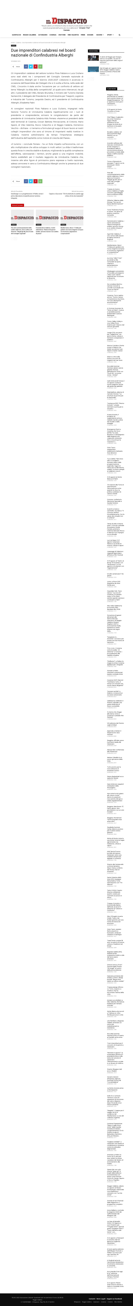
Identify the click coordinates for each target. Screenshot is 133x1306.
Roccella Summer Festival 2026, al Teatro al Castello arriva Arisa (115, 1035)
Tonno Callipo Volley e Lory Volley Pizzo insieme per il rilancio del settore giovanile (115, 323)
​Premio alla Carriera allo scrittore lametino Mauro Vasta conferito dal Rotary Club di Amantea (115, 868)
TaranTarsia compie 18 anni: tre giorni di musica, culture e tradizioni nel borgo (115, 943)
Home (13, 42)
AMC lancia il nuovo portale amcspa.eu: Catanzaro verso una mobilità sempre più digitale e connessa (114, 855)
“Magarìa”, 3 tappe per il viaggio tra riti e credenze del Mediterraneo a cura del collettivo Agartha (115, 1114)
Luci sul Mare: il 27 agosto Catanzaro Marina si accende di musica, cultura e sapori (115, 542)
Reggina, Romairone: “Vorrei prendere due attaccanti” (114, 819)
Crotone (110, 1302)
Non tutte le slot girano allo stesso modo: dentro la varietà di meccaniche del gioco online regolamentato (115, 797)
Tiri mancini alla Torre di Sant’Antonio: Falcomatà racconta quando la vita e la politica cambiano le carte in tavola (115, 489)
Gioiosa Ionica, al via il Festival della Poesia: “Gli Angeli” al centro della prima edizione (114, 967)
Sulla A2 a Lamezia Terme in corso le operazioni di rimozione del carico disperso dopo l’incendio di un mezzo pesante (115, 1100)
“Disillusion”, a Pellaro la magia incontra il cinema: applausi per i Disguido (115, 663)
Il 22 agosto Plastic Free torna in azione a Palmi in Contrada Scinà (115, 1284)
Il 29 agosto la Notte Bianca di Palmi (114, 478)
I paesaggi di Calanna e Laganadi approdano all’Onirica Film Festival (115, 553)
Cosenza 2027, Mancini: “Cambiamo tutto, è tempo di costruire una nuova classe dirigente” (115, 682)
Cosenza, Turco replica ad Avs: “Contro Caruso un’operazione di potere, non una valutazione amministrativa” (115, 299)
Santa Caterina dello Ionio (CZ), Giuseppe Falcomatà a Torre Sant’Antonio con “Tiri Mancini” (114, 881)
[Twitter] (31, 66)
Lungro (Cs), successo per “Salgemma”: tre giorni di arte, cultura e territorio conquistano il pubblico (115, 336)
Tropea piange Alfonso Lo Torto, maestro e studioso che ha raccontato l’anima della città (115, 990)
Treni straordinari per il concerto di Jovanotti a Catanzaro (115, 1045)
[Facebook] (26, 66)
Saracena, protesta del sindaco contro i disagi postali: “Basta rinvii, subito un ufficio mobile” (115, 978)
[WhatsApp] (40, 66)
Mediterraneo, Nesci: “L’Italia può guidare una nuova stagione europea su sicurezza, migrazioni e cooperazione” (115, 248)
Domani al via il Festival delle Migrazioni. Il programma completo (115, 1202)
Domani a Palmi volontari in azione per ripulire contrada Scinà (115, 672)
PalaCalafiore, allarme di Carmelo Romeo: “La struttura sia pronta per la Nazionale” (115, 394)
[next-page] (15, 238)
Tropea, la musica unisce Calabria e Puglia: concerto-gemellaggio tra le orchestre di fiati (115, 191)
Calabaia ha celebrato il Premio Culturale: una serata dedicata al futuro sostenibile (115, 703)
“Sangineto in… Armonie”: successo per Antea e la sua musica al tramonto (115, 639)
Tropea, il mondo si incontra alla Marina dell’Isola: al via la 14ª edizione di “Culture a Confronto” (114, 907)
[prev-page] (12, 238)
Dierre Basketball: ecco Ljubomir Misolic (115, 777)
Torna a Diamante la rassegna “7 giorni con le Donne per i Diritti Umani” (115, 163)
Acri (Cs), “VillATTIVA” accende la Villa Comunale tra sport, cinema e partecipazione (114, 261)
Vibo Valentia (118, 1302)
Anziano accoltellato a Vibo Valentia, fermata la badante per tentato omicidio (115, 1002)
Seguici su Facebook (114, 1299)
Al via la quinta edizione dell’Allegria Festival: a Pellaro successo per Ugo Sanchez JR (115, 1251)
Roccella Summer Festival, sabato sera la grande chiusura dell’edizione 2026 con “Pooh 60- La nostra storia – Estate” (115, 370)
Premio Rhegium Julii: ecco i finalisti (114, 1070)
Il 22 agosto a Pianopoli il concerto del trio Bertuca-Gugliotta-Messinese (115, 1240)
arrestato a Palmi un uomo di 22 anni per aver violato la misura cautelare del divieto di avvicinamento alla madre (115, 1159)
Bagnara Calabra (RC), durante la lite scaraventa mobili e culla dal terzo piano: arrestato (115, 955)
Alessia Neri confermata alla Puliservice (115, 750)
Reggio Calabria (87, 1302)
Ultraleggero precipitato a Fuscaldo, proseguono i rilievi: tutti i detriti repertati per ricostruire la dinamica (115, 274)
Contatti (92, 1299)
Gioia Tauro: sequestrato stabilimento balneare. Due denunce (115, 450)
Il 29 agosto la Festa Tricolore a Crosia (114, 110)
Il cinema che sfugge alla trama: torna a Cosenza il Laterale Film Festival (115, 714)
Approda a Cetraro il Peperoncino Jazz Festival (114, 732)
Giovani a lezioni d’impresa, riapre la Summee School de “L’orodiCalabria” (114, 1079)
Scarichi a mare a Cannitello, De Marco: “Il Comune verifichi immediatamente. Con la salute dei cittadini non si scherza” (115, 513)
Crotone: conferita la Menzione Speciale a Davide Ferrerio (114, 501)
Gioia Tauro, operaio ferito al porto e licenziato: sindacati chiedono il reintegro (114, 931)
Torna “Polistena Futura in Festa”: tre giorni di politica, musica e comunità (115, 212)
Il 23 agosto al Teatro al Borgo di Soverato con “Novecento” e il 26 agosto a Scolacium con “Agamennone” (115, 564)
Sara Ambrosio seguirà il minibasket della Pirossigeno (115, 785)
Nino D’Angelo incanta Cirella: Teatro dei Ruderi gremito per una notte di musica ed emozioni (115, 919)
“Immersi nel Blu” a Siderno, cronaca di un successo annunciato (115, 693)
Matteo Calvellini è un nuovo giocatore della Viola (114, 759)
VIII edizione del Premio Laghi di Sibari (115, 724)
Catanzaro (96, 1302)
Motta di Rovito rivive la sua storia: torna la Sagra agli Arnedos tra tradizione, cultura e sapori (115, 842)
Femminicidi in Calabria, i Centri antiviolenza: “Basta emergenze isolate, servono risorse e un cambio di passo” (115, 224)
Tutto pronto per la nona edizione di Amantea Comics (114, 768)
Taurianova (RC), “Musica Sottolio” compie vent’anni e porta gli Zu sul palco (115, 405)
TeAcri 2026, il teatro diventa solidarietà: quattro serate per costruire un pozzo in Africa (114, 893)
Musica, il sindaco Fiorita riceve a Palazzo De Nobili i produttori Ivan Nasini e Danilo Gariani (115, 348)
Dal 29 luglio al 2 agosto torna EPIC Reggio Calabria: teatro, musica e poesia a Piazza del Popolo (110, 70)
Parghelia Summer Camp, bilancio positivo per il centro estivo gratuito (115, 829)
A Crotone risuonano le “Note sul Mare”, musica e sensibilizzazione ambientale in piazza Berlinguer (115, 311)
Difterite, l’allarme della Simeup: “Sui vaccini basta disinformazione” (115, 202)
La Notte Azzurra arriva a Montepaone (115, 1089)
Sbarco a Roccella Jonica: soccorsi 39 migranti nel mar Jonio (114, 358)
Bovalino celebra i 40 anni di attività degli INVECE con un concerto (114, 134)
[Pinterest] (35, 66)
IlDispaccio (77, 1302)
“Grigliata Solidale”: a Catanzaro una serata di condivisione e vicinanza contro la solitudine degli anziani (115, 1145)
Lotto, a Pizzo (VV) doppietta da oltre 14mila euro (113, 583)
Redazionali (93, 51)
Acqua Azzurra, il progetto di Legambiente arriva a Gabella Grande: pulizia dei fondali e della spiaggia (115, 419)
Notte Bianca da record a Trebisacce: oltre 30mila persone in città (115, 1013)
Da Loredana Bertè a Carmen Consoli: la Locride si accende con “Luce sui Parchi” (115, 286)
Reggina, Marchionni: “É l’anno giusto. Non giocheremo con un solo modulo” (115, 809)
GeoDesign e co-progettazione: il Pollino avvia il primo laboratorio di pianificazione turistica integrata (27, 196)
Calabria (18, 42)
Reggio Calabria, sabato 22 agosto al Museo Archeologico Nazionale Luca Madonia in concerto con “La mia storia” (115, 1190)
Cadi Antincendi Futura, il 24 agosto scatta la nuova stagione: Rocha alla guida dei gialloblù (115, 383)
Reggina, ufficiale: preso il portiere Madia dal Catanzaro (115, 742)
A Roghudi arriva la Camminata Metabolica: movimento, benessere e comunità (115, 1262)
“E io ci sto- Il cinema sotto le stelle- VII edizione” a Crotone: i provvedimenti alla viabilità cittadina (114, 651)
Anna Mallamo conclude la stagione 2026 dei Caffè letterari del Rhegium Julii (115, 1212)
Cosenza (103, 1302)
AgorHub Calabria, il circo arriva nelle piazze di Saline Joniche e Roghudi (115, 236)
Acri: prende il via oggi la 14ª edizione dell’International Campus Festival (115, 1274)
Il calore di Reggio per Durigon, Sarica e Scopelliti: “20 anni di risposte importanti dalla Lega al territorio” (111, 59)
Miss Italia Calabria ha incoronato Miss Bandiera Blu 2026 (114, 607)
